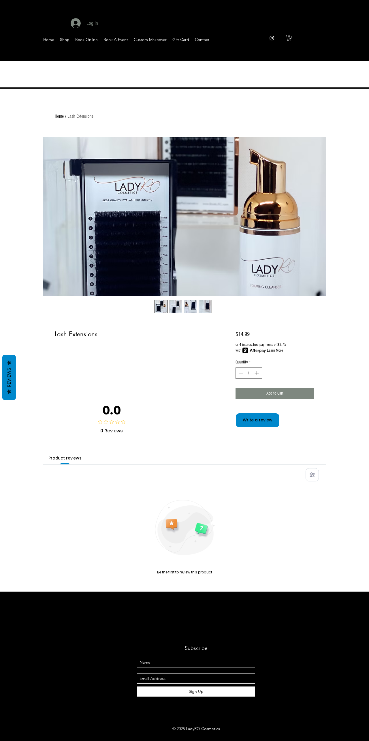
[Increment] (257, 373)
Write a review (257, 420)
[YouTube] (322, 55)
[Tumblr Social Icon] (351, 55)
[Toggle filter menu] (312, 474)
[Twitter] (308, 55)
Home (59, 116)
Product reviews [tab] (65, 458)
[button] (289, 38)
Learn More (275, 350)
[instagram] (272, 38)
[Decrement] (240, 373)
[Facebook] (294, 55)
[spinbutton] (248, 373)
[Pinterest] (336, 55)
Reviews (9, 377)
